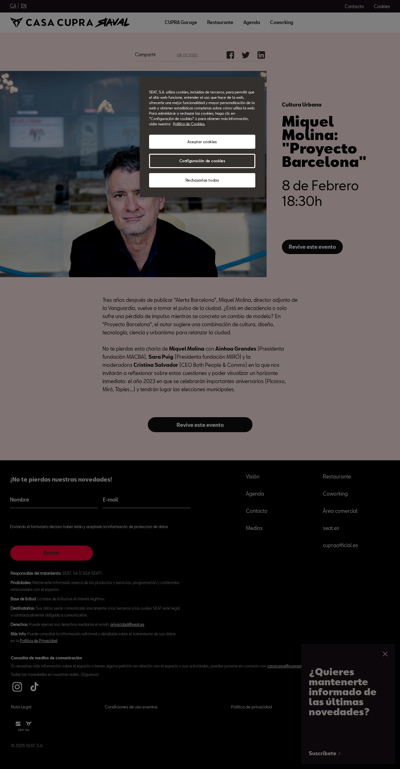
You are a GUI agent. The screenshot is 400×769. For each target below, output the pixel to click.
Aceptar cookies (202, 142)
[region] (202, 137)
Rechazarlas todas (202, 180)
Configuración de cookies (202, 161)
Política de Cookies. (189, 124)
